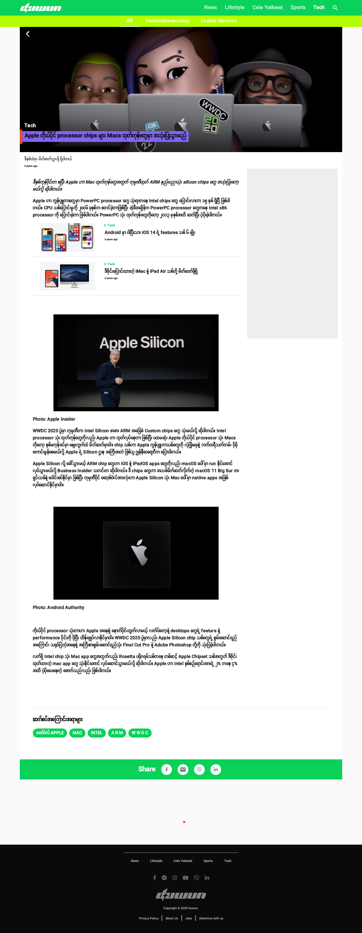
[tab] (129, 21)
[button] (50, 733)
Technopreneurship (167, 21)
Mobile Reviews (219, 21)
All (129, 21)
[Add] (166, 769)
